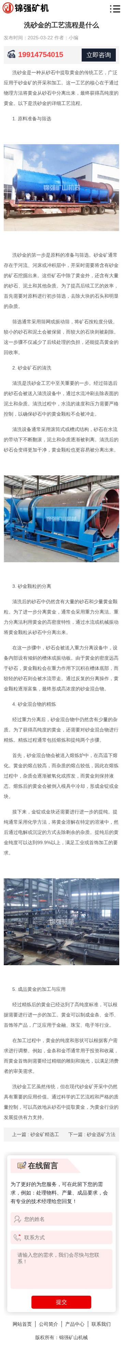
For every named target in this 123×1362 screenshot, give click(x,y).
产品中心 (74, 1324)
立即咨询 (98, 55)
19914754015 (40, 54)
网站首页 (22, 1324)
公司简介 (48, 1324)
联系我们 (101, 1324)
